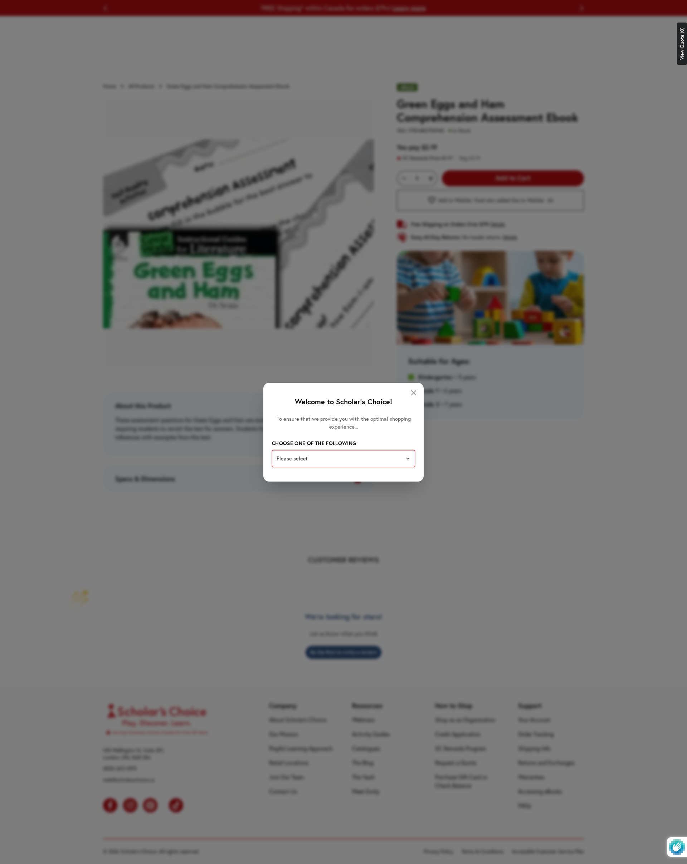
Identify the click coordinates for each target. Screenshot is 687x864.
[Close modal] (413, 393)
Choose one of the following (314, 443)
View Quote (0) (682, 44)
